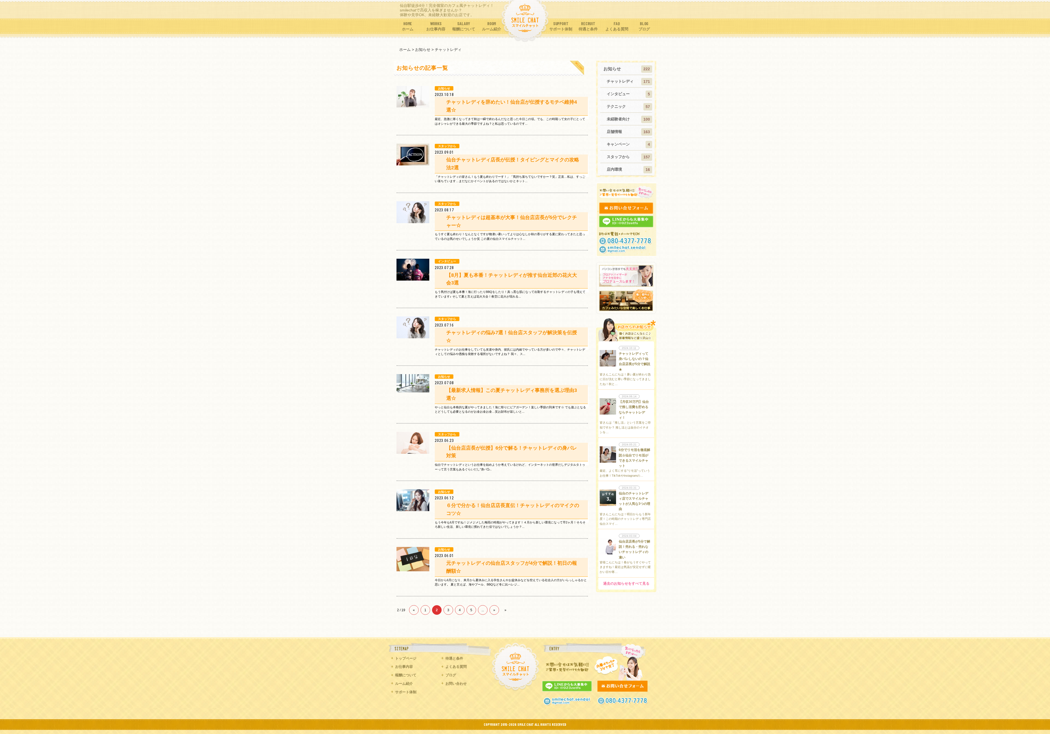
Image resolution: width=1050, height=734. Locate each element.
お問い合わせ (456, 683)
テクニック (616, 106)
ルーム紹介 (404, 683)
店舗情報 (614, 131)
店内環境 (614, 169)
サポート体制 (405, 692)
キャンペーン (618, 144)
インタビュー (618, 94)
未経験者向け (618, 119)
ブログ (450, 675)
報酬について (405, 675)
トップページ (405, 658)
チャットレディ (620, 81)
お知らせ (612, 68)
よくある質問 (456, 667)
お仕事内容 (404, 667)
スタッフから (618, 157)
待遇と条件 (454, 658)
